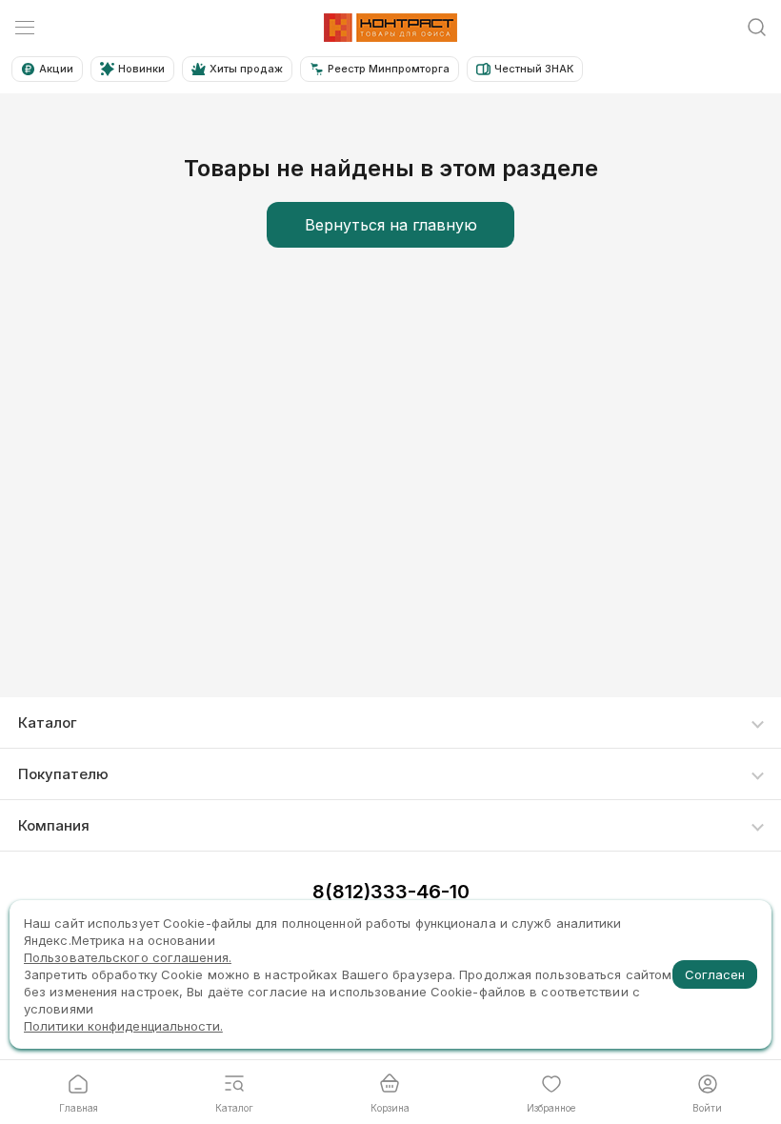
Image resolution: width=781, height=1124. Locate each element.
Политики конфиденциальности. (123, 1026)
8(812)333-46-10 (391, 891)
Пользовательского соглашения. (127, 957)
